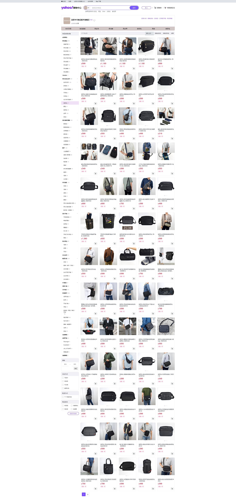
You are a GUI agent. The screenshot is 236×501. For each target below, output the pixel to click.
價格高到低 (166, 33)
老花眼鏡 (82, 29)
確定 (76, 368)
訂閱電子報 (162, 18)
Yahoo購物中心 (71, 8)
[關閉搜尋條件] (88, 8)
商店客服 (169, 18)
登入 (146, 8)
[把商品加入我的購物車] (95, 68)
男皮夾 (96, 29)
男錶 (153, 29)
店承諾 (156, 18)
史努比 (109, 11)
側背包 (167, 29)
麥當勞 (114, 11)
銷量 (172, 33)
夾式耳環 (68, 29)
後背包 (139, 29)
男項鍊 (111, 29)
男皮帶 (125, 29)
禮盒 (99, 11)
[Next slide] (97, 46)
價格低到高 (158, 33)
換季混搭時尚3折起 (91, 11)
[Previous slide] (81, 46)
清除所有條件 (73, 413)
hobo (103, 11)
